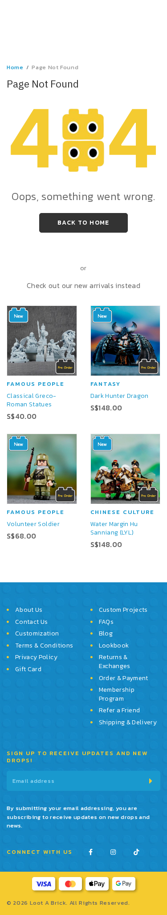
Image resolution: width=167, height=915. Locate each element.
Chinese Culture (122, 512)
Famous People (36, 384)
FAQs (106, 622)
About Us (29, 610)
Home (15, 67)
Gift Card (28, 669)
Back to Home (83, 222)
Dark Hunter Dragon (119, 396)
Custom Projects (123, 610)
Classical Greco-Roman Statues (32, 400)
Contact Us (31, 622)
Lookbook (114, 645)
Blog (106, 633)
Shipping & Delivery (128, 722)
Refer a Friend (119, 710)
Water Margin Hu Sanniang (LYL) (114, 528)
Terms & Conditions (44, 645)
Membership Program (117, 694)
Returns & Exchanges (114, 661)
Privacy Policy (36, 657)
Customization (37, 633)
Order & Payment (123, 678)
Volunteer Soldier (33, 524)
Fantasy (105, 384)
